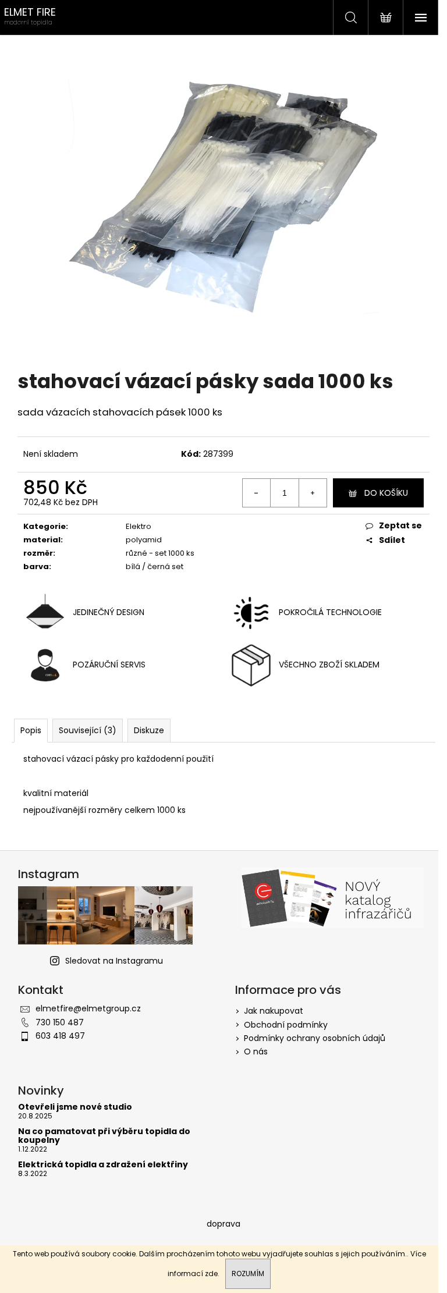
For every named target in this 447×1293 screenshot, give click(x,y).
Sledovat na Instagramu (114, 961)
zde (211, 1273)
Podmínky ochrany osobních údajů (314, 1038)
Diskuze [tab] (149, 730)
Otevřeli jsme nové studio (75, 1107)
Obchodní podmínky (286, 1025)
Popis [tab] (30, 730)
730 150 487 (60, 1022)
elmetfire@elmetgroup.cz (88, 1008)
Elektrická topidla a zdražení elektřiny (103, 1164)
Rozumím (248, 1273)
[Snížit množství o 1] (257, 493)
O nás (256, 1051)
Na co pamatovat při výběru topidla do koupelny (104, 1136)
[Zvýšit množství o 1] (313, 493)
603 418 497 (60, 1036)
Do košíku (386, 493)
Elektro (138, 526)
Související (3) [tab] (87, 730)
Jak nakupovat (273, 1011)
